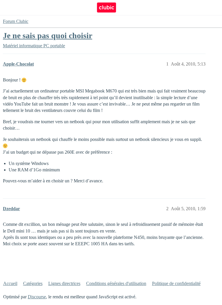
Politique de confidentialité (176, 283)
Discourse (37, 296)
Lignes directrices (64, 283)
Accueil (10, 283)
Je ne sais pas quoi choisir (47, 35)
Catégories (32, 283)
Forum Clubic (15, 21)
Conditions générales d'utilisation (116, 283)
